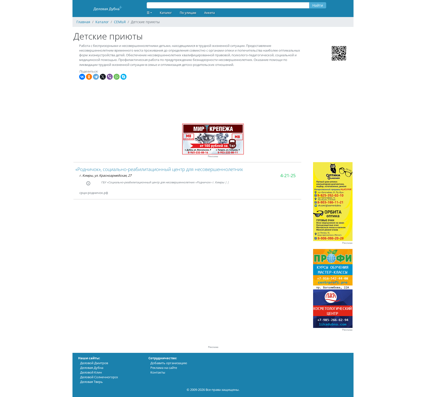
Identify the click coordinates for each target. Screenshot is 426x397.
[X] (103, 77)
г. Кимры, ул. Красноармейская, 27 (105, 175)
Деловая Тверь (91, 381)
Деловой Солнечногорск (99, 377)
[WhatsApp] (117, 77)
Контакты (157, 372)
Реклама (213, 156)
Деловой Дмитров (94, 363)
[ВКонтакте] (82, 77)
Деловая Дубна (91, 367)
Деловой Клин (91, 372)
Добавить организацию (168, 363)
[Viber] (110, 77)
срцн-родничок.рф (93, 192)
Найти (317, 5)
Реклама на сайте (163, 367)
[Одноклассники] (89, 77)
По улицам (188, 12)
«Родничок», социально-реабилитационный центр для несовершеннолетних (159, 169)
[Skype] (123, 77)
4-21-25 (288, 175)
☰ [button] (148, 12)
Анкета (209, 12)
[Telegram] (96, 77)
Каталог (166, 12)
